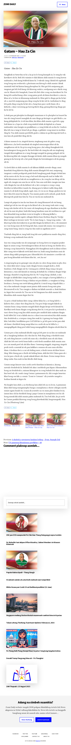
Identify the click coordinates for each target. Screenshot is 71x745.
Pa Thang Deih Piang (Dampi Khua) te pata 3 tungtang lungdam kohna (33, 651)
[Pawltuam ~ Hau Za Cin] (14, 419)
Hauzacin (20, 57)
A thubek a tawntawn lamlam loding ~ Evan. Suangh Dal (36, 440)
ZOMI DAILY (10, 4)
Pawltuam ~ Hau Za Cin (12, 425)
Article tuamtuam (43, 720)
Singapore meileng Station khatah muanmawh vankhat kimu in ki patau (34, 615)
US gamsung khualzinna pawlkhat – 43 (25, 443)
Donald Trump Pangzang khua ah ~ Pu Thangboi (24, 658)
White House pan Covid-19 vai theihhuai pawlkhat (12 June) (29, 587)
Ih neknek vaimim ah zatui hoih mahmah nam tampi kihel (28, 580)
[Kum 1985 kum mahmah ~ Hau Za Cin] (56, 419)
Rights (38, 741)
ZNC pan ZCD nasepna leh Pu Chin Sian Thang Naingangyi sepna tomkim (33, 535)
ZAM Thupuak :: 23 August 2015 (18, 686)
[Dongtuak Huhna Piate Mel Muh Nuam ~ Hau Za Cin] (35, 419)
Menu (63, 4)
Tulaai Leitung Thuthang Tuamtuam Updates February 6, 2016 (30, 622)
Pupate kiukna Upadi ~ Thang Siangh (20, 572)
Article (14, 57)
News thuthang (27, 720)
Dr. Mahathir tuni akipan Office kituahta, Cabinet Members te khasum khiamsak (33, 543)
